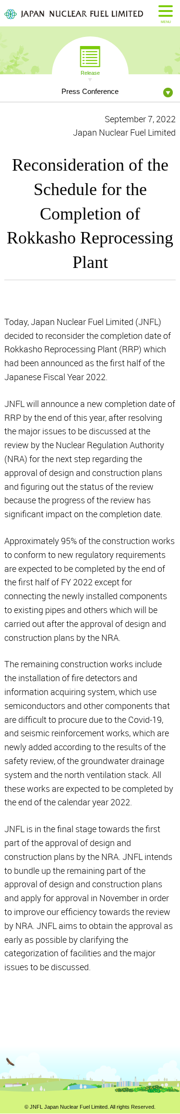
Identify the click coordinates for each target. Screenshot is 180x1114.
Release (90, 72)
